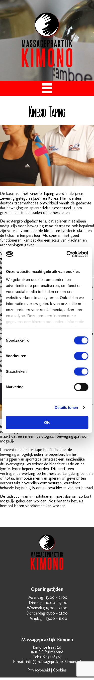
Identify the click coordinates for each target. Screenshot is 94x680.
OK (47, 422)
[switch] (81, 356)
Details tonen (66, 407)
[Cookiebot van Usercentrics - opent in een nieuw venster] (67, 254)
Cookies (60, 670)
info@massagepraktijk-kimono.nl (53, 661)
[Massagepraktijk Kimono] (47, 65)
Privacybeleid (39, 670)
